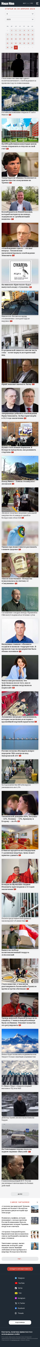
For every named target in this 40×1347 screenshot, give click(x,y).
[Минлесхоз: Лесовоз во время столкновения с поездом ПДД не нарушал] (20, 306)
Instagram (21, 1298)
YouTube (21, 1283)
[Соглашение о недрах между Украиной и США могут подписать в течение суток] (20, 601)
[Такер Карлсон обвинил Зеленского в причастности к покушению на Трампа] (20, 168)
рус (32, 3)
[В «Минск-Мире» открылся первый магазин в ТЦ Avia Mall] (20, 1075)
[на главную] (8, 3)
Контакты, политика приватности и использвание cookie (17, 1333)
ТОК (20, 1293)
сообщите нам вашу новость (20, 1269)
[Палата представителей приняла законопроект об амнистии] (20, 907)
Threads (21, 1313)
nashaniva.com (15, 1340)
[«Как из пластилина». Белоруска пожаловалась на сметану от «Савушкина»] (20, 569)
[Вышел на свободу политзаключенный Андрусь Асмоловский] (20, 940)
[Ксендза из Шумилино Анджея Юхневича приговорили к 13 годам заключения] (20, 874)
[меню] (37, 3)
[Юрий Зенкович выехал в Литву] (20, 372)
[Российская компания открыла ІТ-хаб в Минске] (20, 101)
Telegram (21, 1278)
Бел (24, 3)
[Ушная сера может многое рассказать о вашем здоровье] (20, 536)
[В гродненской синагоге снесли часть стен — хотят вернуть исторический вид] (20, 340)
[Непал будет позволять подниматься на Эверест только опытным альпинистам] (20, 1043)
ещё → (20, 1259)
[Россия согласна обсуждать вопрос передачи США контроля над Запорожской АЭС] (20, 741)
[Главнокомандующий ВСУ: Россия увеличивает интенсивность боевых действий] (20, 1171)
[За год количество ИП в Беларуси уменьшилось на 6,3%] (20, 774)
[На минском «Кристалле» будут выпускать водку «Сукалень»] (20, 273)
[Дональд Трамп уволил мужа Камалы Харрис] (20, 1106)
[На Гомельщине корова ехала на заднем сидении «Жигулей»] (20, 1138)
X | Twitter (21, 1303)
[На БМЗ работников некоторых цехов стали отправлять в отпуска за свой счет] (20, 134)
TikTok (20, 1288)
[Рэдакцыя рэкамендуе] (37, 1202)
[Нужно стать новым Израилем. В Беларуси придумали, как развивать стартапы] (20, 437)
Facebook (21, 1308)
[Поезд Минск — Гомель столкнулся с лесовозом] (20, 470)
